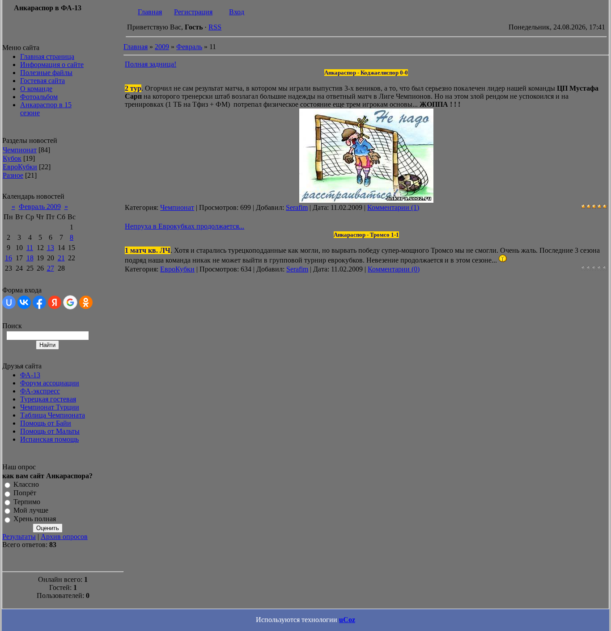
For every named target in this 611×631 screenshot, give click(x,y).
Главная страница (47, 56)
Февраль (189, 46)
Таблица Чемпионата (52, 415)
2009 (162, 46)
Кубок (12, 158)
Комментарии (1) (393, 207)
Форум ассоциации (49, 383)
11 (29, 247)
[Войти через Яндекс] (54, 302)
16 (8, 258)
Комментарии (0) (394, 269)
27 (50, 268)
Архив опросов (64, 536)
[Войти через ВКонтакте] (24, 302)
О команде (36, 88)
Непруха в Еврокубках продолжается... (184, 226)
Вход (236, 12)
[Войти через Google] (70, 302)
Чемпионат (20, 150)
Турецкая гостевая (48, 399)
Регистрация (193, 12)
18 (30, 258)
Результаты (19, 536)
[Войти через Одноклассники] (86, 302)
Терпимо (26, 502)
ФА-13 (30, 375)
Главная (150, 12)
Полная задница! (150, 64)
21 (61, 258)
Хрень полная (34, 519)
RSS (214, 27)
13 (50, 247)
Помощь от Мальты (50, 431)
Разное (13, 175)
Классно (26, 484)
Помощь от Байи (45, 423)
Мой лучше (30, 510)
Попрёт (24, 493)
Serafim (297, 207)
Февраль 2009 (40, 206)
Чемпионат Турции (49, 407)
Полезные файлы (46, 72)
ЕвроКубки (20, 167)
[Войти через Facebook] (39, 302)
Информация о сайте (52, 64)
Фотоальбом (39, 96)
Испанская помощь (49, 439)
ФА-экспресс (40, 391)
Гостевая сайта (42, 80)
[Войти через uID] (9, 302)
